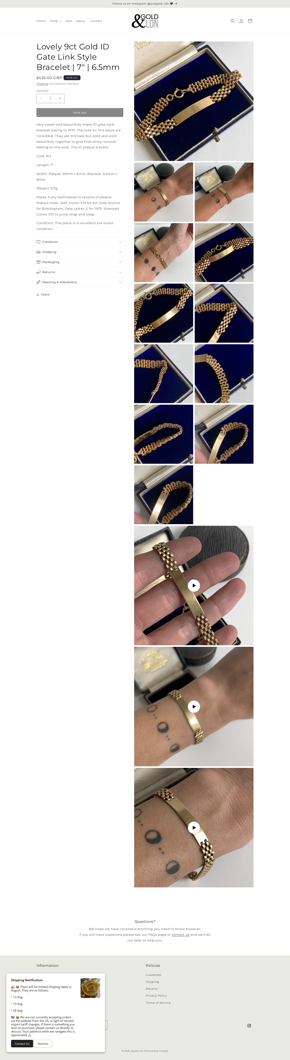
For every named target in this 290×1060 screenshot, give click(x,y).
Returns (151, 988)
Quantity (42, 90)
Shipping (42, 83)
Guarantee (153, 974)
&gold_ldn (137, 1051)
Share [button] (45, 294)
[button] (55, 21)
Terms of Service (158, 1002)
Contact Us (22, 1044)
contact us (181, 935)
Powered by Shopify (156, 1051)
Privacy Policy (156, 995)
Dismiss (43, 1044)
